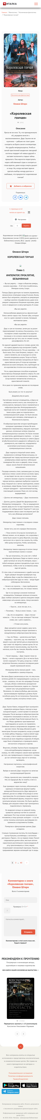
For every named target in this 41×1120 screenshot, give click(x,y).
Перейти (26, 226)
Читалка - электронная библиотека (25, 1118)
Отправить (28, 932)
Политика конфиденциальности (20, 1076)
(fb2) (22, 240)
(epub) (27, 240)
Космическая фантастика (27, 12)
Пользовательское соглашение (20, 1073)
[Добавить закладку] (29, 212)
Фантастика (13, 12)
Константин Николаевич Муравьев (20, 1026)
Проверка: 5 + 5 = (20, 907)
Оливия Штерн (20, 103)
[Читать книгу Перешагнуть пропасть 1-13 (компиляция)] (20, 998)
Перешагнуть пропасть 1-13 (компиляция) (20, 1024)
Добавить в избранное (23, 186)
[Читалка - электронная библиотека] (7, 3)
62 (21, 863)
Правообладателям (20, 1079)
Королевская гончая (11, 15)
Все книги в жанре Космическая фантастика (20, 970)
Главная (4, 12)
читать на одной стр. (17, 212)
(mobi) (33, 240)
